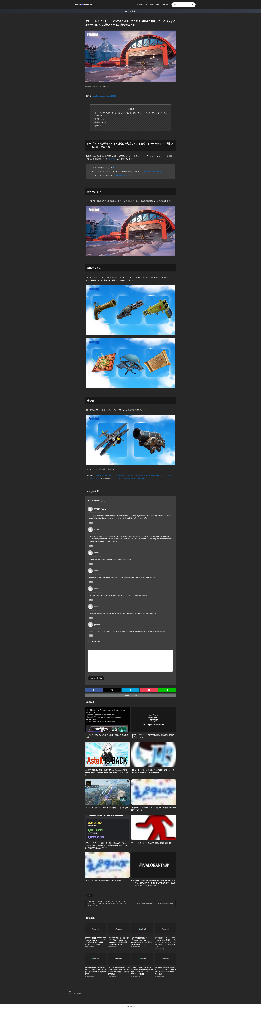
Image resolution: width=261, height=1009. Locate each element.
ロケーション (101, 119)
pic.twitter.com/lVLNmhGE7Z (153, 171)
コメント (91, 648)
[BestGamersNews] (83, 5)
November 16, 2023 (123, 175)
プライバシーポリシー (76, 993)
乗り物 (98, 126)
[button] (94, 690)
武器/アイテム (101, 122)
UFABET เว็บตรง (100, 509)
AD (70, 991)
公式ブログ (113, 159)
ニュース (90, 895)
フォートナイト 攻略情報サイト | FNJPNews (128, 478)
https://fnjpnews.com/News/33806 (104, 96)
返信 (91, 522)
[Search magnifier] (193, 4)
